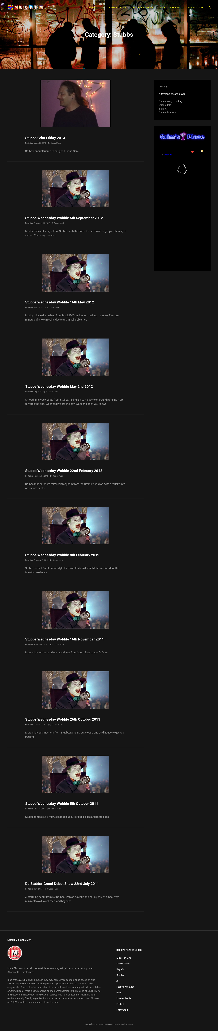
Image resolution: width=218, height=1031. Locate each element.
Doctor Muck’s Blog (114, 7)
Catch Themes (127, 1024)
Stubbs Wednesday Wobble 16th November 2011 (64, 639)
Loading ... (179, 101)
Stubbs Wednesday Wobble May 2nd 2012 (59, 386)
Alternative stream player (172, 94)
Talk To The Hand (170, 7)
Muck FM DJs (123, 957)
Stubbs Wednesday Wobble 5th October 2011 (61, 804)
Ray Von (120, 969)
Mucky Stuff (195, 7)
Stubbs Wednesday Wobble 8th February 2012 (62, 555)
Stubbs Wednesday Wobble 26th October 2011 (62, 719)
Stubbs (120, 975)
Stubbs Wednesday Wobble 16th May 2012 (59, 302)
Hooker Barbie (123, 998)
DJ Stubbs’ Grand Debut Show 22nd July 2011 (62, 884)
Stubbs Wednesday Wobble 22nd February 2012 (63, 471)
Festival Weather (125, 986)
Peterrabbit (122, 1010)
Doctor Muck (56, 143)
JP (117, 981)
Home (92, 7)
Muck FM (104, 1024)
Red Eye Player (142, 7)
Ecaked (120, 1004)
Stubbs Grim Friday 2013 (45, 138)
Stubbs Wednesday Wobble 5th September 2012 (64, 218)
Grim (118, 992)
